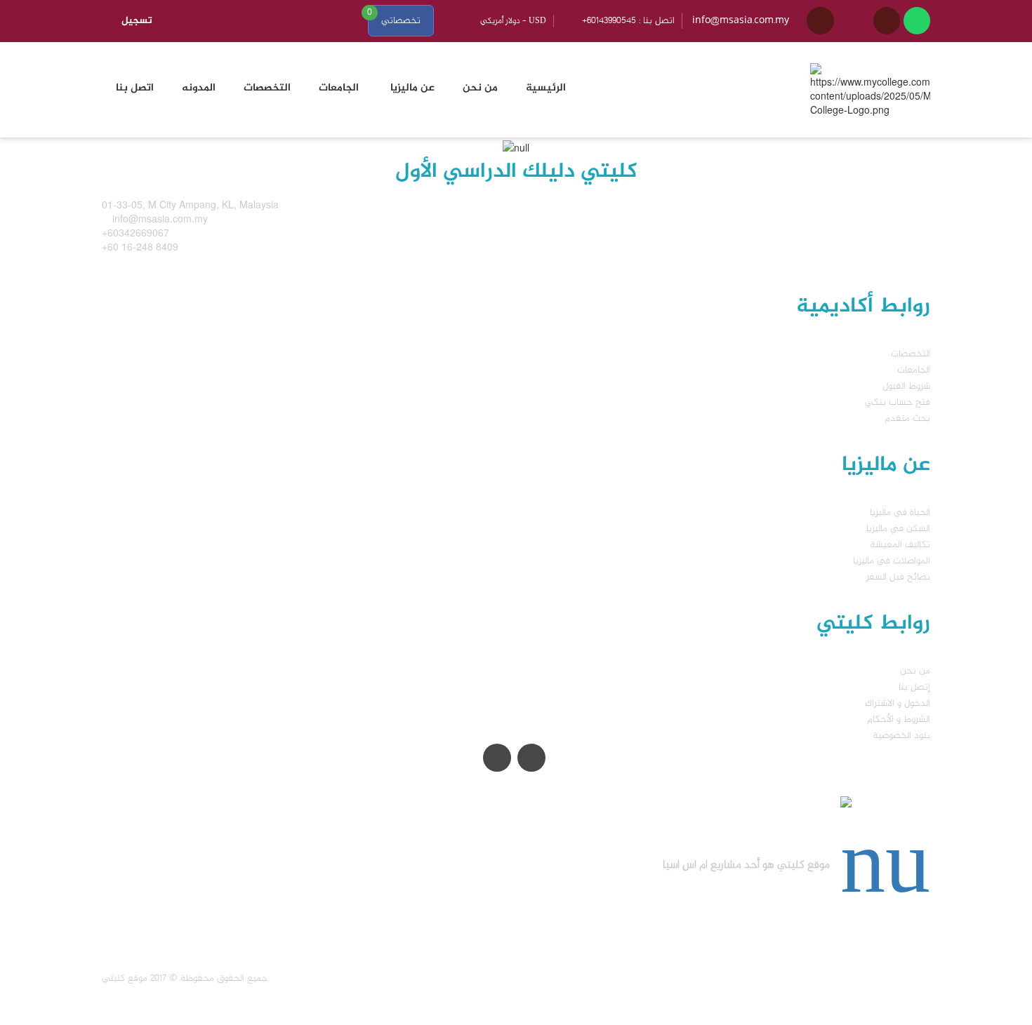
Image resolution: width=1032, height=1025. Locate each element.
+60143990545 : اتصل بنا (628, 21)
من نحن (915, 671)
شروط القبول (906, 386)
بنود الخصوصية (901, 736)
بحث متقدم (907, 418)
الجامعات (913, 370)
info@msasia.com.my (740, 21)
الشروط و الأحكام (898, 719)
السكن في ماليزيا (898, 529)
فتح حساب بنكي (897, 402)
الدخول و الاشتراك (897, 703)
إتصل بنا (914, 687)
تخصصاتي (401, 21)
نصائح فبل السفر (898, 577)
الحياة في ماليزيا (900, 512)
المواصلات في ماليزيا (891, 561)
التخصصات (910, 354)
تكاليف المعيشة (900, 545)
